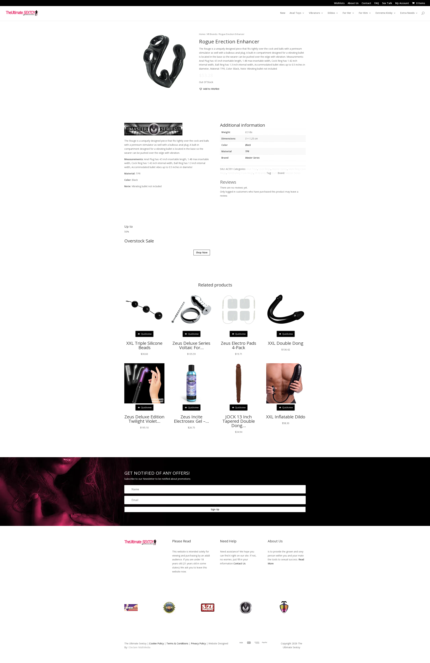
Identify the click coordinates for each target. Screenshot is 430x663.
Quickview (146, 416)
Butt (282, 232)
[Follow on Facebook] (53, 638)
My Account (402, 3)
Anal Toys (253, 228)
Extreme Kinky (384, 13)
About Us (353, 3)
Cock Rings (266, 228)
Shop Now (192, 346)
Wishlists (339, 3)
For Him (363, 13)
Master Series (252, 216)
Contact (366, 3)
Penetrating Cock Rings (246, 232)
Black (248, 203)
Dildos (331, 13)
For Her (347, 13)
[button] (195, 87)
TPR (247, 210)
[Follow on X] (60, 638)
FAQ (376, 3)
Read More (378, 638)
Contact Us (267, 639)
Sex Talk (387, 3)
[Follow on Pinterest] (73, 638)
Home (188, 33)
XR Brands (198, 33)
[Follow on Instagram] (67, 638)
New (282, 13)
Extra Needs (407, 13)
